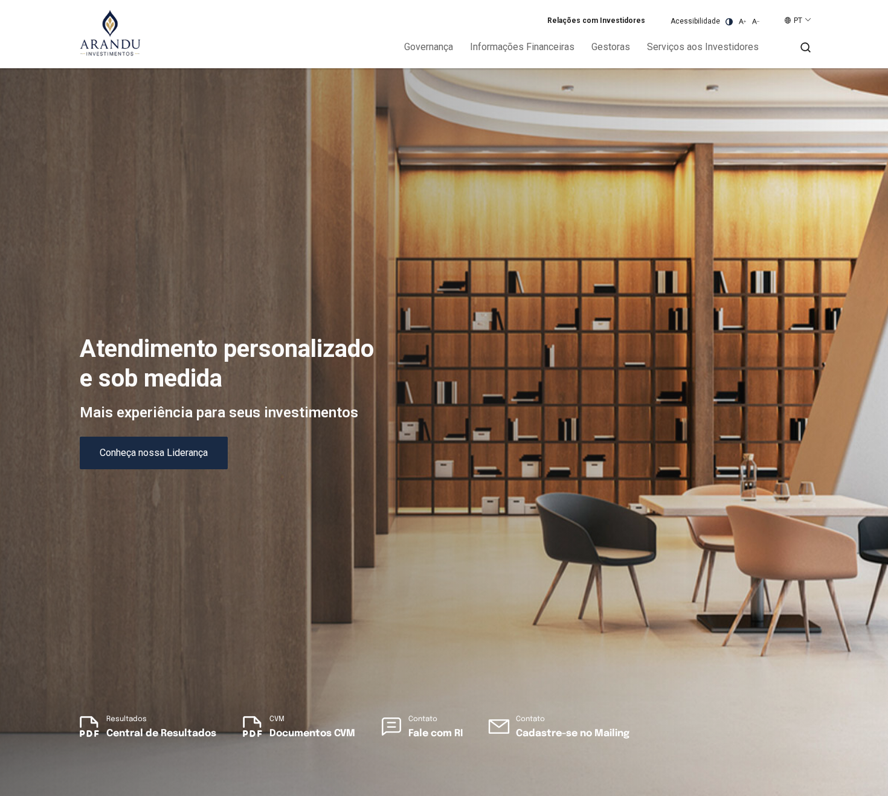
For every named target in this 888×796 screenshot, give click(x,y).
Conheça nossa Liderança (154, 452)
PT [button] (798, 20)
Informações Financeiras (522, 47)
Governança (428, 47)
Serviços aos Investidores (703, 47)
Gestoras (610, 47)
